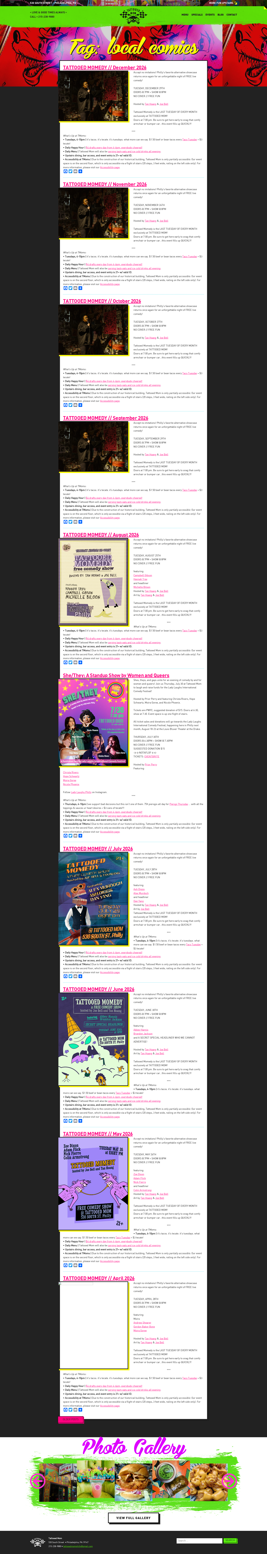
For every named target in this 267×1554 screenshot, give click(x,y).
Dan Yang (139, 901)
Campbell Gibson (143, 575)
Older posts (70, 1419)
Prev (37, 1481)
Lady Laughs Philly (81, 792)
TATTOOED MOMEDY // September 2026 (105, 418)
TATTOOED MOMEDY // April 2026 (98, 1278)
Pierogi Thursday (179, 804)
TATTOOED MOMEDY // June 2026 (98, 989)
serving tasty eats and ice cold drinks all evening (134, 151)
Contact (232, 14)
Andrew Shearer (142, 1323)
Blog (221, 14)
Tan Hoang (150, 104)
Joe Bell (163, 104)
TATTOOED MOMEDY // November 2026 (105, 184)
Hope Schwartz (71, 776)
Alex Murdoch (141, 893)
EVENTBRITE (151, 756)
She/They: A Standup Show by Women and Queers (116, 675)
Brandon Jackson (143, 1033)
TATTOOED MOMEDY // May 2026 (98, 1134)
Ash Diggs (139, 889)
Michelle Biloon (142, 587)
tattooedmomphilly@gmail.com (78, 1546)
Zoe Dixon (139, 1174)
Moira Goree (69, 780)
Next (229, 1481)
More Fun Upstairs (221, 3)
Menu (185, 14)
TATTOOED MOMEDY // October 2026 (102, 301)
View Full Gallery (133, 1518)
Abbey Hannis (141, 1030)
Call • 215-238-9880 (42, 16)
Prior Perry (151, 764)
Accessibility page (110, 167)
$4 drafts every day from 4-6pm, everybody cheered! (114, 147)
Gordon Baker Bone (144, 1327)
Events (210, 14)
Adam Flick (140, 1178)
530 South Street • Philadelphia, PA (53, 3)
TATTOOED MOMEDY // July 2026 (98, 848)
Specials (197, 14)
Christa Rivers (70, 772)
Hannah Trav (140, 579)
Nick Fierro (140, 1182)
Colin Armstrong (143, 1190)
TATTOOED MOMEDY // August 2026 (101, 535)
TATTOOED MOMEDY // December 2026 (104, 67)
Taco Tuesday (189, 139)
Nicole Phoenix (71, 784)
